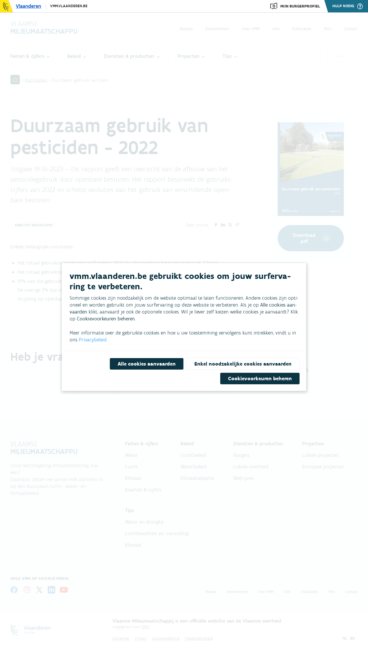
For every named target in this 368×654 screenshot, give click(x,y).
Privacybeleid (93, 339)
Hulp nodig (343, 6)
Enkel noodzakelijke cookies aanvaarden (243, 364)
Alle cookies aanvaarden (147, 364)
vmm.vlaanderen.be (68, 5)
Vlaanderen (28, 6)
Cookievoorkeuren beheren (260, 378)
